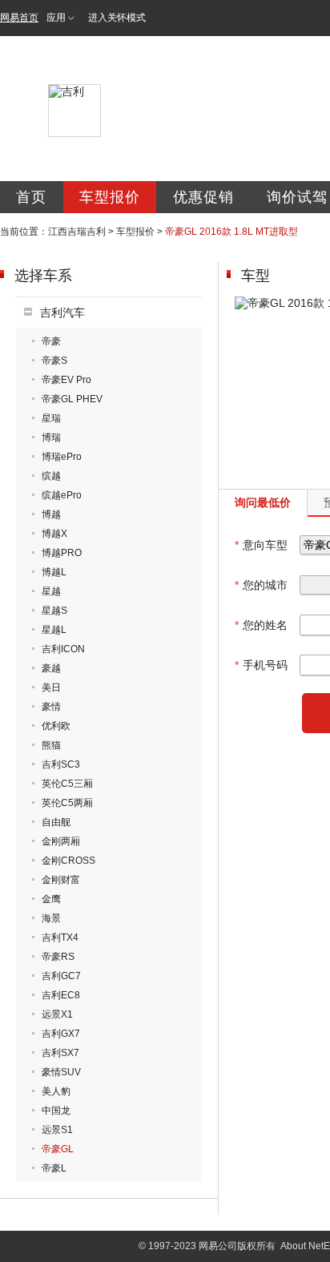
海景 (51, 918)
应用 (56, 17)
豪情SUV (61, 1072)
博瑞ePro (62, 456)
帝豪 (51, 341)
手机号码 (261, 665)
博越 (51, 514)
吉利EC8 (61, 995)
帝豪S (54, 360)
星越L (54, 629)
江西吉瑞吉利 (77, 231)
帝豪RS (58, 956)
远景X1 (57, 1014)
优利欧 (56, 726)
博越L (54, 572)
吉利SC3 (61, 764)
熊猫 (51, 745)
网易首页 (19, 17)
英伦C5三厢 (67, 783)
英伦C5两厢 (67, 802)
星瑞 (51, 418)
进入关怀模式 (117, 17)
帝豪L (54, 1168)
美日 (51, 687)
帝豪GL (58, 1149)
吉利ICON (63, 649)
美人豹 (56, 1091)
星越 (51, 591)
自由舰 (56, 822)
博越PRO (62, 552)
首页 (31, 197)
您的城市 (261, 585)
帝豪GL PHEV (72, 399)
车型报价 (109, 197)
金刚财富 (61, 879)
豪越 (51, 668)
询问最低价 (263, 502)
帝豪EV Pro (66, 379)
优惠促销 (203, 197)
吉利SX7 (60, 1052)
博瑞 (51, 437)
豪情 (51, 706)
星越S (54, 610)
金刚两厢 (61, 841)
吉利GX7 (61, 1033)
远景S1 (57, 1129)
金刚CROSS (68, 860)
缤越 (51, 476)
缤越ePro (62, 495)
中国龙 (56, 1110)
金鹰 (51, 899)
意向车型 (261, 544)
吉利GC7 (61, 976)
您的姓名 (261, 625)
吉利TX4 (60, 937)
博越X (54, 533)
